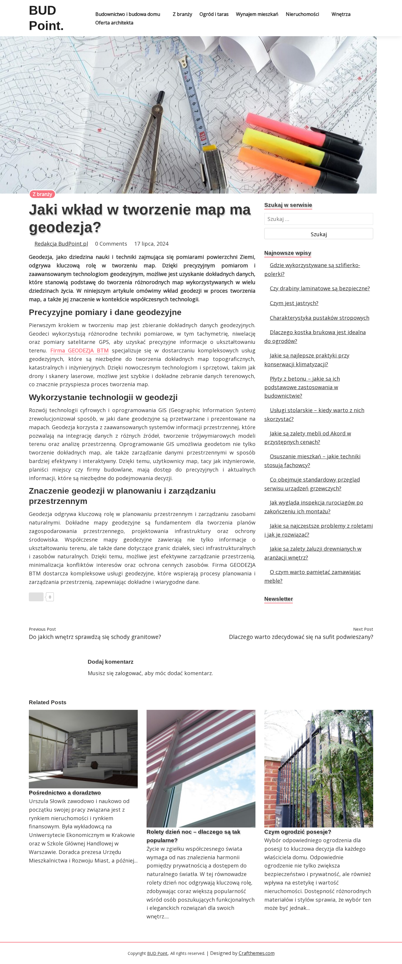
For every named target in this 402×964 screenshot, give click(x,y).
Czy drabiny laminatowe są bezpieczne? (320, 288)
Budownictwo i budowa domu (127, 14)
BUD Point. (157, 953)
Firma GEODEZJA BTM (79, 350)
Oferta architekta (114, 22)
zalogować (128, 673)
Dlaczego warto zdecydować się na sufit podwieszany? (301, 637)
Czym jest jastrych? (294, 303)
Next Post (363, 629)
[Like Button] (36, 596)
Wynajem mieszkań (257, 14)
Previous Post (42, 629)
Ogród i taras (214, 14)
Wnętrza (341, 14)
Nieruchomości (302, 14)
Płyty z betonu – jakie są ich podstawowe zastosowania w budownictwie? (302, 387)
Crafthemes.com (257, 953)
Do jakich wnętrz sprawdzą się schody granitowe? (95, 637)
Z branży (182, 14)
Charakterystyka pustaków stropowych (319, 317)
